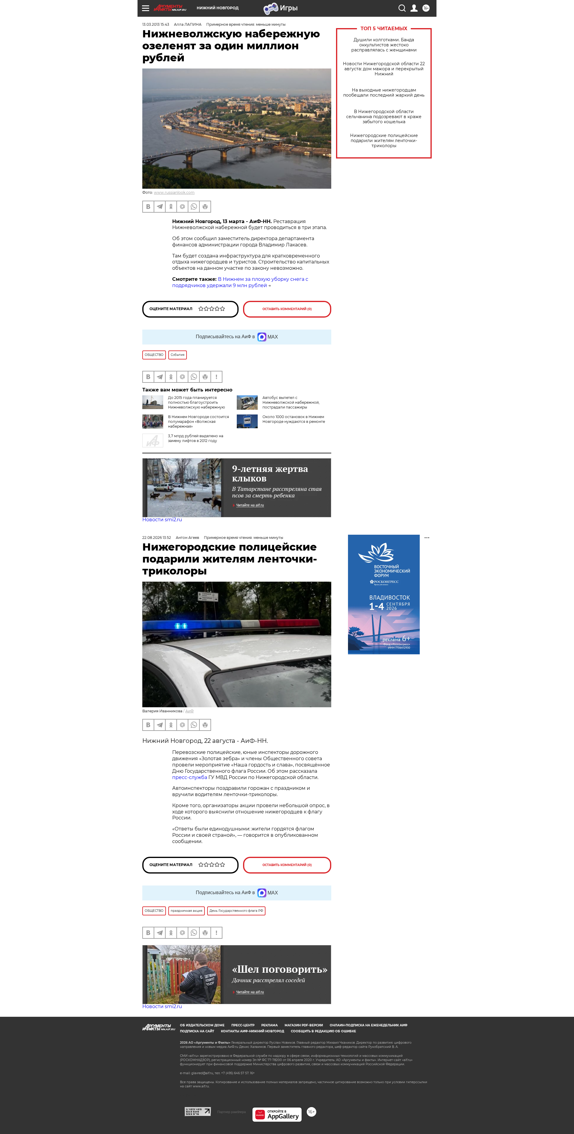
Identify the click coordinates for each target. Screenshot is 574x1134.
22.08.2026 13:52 (156, 537)
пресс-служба (189, 777)
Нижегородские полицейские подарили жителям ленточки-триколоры (384, 140)
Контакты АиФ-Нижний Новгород (252, 1031)
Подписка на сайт (197, 1031)
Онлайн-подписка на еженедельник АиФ (368, 1025)
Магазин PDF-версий (304, 1025)
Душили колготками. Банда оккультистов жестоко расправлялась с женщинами (384, 45)
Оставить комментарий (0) (287, 309)
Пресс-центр (242, 1025)
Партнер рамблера (231, 1112)
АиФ (189, 711)
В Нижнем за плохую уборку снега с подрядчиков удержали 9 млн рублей (240, 282)
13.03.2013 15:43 (155, 24)
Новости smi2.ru (162, 519)
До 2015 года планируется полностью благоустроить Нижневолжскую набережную (196, 402)
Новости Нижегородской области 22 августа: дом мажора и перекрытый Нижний (384, 69)
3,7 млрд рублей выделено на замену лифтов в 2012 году (195, 438)
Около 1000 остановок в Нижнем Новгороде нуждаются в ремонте (293, 419)
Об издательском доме (202, 1025)
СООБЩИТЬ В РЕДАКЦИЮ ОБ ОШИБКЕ (323, 1031)
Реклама (269, 1025)
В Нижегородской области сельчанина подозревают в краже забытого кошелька (384, 116)
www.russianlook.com (174, 192)
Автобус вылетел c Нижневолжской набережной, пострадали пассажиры (291, 402)
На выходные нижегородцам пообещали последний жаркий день (384, 93)
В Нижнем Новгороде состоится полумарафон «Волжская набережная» (198, 421)
